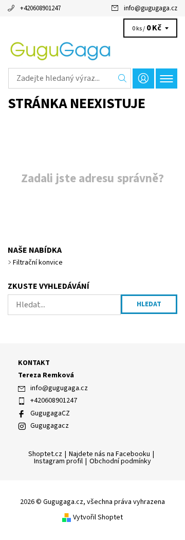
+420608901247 (40, 8)
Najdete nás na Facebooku (109, 454)
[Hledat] (122, 78)
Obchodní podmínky (120, 461)
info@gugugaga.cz (150, 8)
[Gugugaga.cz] (92, 50)
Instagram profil (58, 461)
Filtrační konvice (38, 262)
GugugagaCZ (50, 413)
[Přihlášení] (143, 78)
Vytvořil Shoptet (98, 517)
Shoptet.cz (45, 454)
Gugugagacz (49, 426)
